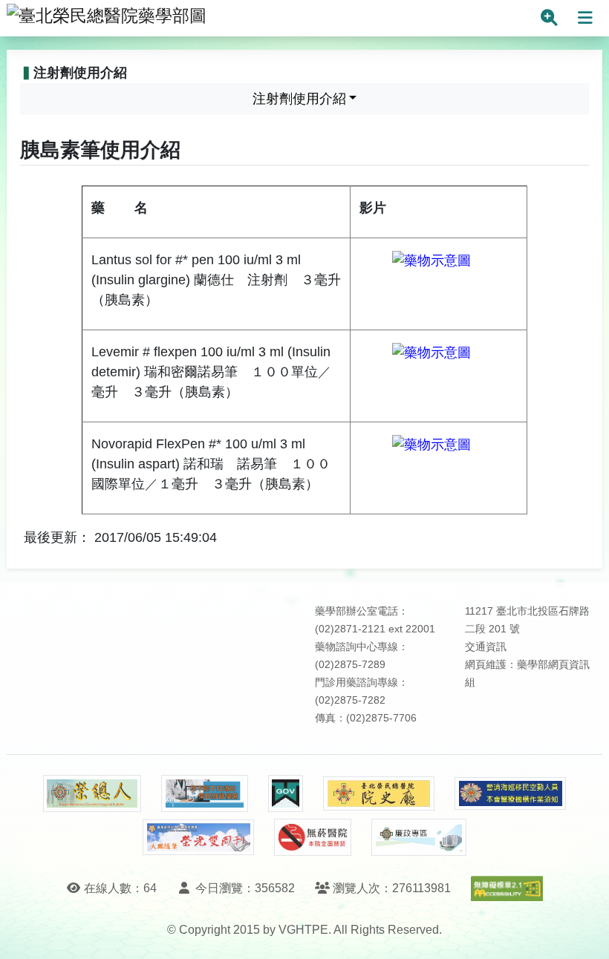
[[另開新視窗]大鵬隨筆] (198, 837)
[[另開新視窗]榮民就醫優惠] (204, 793)
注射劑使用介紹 (299, 98)
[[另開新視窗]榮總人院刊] (92, 793)
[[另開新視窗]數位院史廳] (378, 793)
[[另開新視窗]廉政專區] (418, 837)
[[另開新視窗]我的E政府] (285, 793)
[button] (584, 932)
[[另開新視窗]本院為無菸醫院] (312, 837)
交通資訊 (486, 646)
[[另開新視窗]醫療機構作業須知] (510, 794)
